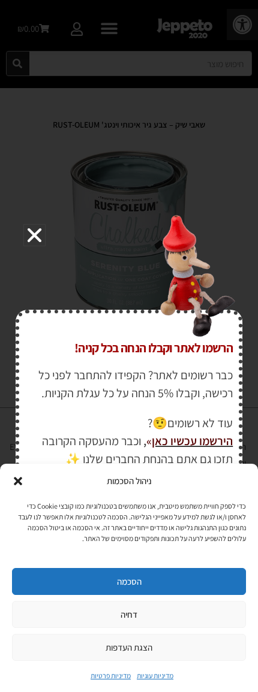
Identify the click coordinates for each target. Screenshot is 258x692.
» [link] (149, 441)
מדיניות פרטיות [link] (111, 675)
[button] (18, 481)
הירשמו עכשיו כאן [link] (192, 441)
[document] (129, 346)
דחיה (129, 614)
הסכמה (129, 581)
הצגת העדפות (129, 647)
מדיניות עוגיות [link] (155, 675)
